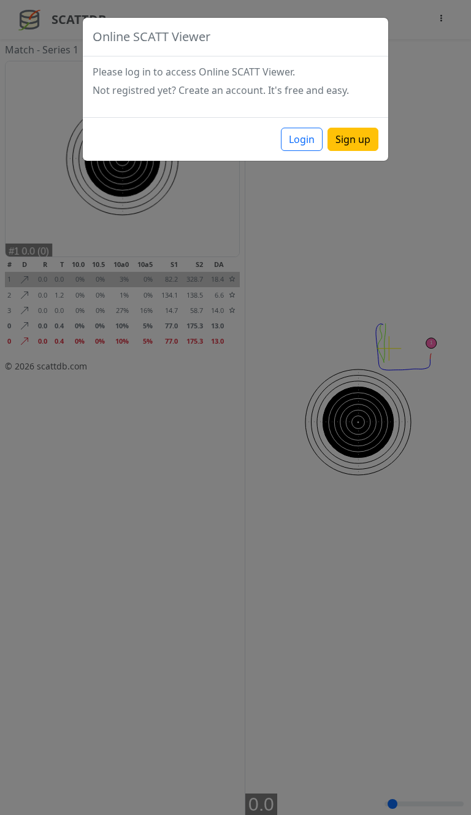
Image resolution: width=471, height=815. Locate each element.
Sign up (352, 139)
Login (302, 139)
